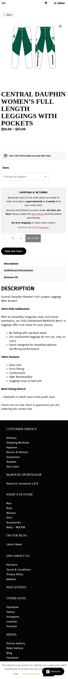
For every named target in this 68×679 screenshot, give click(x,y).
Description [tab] (11, 263)
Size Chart (12, 466)
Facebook (12, 607)
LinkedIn (11, 621)
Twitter (10, 612)
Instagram (12, 616)
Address (11, 579)
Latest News (14, 544)
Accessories (13, 522)
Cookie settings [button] (30, 673)
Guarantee (13, 457)
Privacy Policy (14, 574)
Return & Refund (17, 452)
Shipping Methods (17, 442)
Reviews (11, 461)
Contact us (44, 227)
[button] (60, 26)
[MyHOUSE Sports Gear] (3, 3)
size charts (38, 214)
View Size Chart (13, 251)
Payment (11, 447)
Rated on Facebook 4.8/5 (22, 483)
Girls (9, 517)
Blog (9, 653)
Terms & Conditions (18, 569)
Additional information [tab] (18, 270)
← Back (8, 15)
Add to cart (33, 238)
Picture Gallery (15, 643)
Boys (9, 508)
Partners (11, 564)
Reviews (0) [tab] (11, 277)
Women (11, 513)
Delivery (11, 438)
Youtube (11, 626)
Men (9, 503)
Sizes (5, 167)
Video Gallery (14, 648)
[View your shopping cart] (45, 3)
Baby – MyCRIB (15, 527)
